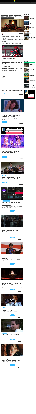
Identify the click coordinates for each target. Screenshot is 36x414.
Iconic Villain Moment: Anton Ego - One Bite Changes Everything (11, 284)
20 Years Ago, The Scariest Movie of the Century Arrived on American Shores (11, 359)
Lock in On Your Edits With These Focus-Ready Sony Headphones (31, 75)
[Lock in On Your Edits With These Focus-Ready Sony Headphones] (26, 75)
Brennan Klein (4, 362)
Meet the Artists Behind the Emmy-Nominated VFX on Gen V (10, 386)
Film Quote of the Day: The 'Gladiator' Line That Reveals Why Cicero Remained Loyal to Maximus (31, 24)
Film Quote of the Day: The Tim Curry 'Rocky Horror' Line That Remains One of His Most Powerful (31, 29)
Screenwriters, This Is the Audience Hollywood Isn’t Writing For (10, 152)
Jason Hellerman (4, 181)
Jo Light (30, 19)
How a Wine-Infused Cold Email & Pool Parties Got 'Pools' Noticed (11, 116)
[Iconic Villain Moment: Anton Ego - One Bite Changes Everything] (12, 274)
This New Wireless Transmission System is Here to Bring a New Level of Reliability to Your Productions (31, 86)
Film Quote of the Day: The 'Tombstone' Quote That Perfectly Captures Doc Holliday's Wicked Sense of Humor (32, 19)
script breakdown (4, 93)
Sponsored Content (4, 390)
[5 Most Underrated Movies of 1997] (12, 325)
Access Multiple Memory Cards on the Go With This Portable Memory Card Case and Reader (32, 81)
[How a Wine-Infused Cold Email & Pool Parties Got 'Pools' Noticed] (12, 105)
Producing (4, 175)
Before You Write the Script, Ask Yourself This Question (32, 65)
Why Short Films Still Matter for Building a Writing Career (31, 70)
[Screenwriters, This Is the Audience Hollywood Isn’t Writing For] (12, 141)
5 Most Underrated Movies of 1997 (10, 334)
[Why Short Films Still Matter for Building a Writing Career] (26, 70)
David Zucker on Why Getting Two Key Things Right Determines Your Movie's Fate (12, 178)
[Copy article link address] (22, 33)
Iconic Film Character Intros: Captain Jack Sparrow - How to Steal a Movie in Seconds (32, 39)
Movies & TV (5, 255)
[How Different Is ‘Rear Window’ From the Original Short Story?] (12, 300)
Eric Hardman (4, 287)
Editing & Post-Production (6, 384)
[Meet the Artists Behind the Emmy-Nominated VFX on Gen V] (12, 376)
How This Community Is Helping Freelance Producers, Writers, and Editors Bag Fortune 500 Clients (32, 34)
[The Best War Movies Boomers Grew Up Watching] (12, 247)
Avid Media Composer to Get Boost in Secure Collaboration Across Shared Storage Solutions (11, 204)
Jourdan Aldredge (4, 208)
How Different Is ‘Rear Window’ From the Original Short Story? (12, 309)
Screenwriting (30, 16)
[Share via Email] (21, 33)
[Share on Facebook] (19, 33)
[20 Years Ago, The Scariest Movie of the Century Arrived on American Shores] (12, 349)
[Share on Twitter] (20, 33)
